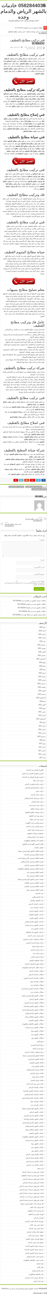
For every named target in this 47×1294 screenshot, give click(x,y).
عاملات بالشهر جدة (37, 1147)
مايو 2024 (42, 701)
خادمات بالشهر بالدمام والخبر (34, 921)
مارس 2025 (42, 676)
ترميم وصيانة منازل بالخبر (35, 830)
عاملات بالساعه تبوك (36, 1101)
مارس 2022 (42, 712)
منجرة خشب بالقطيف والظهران (33, 1260)
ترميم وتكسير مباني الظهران (34, 823)
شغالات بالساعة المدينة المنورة (33, 978)
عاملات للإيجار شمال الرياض (34, 1158)
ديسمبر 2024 (41, 683)
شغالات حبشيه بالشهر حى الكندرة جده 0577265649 (29, 601)
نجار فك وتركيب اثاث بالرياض (34, 1278)
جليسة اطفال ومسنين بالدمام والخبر (32, 862)
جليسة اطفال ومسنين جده (35, 872)
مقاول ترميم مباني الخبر (35, 1235)
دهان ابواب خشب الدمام (35, 936)
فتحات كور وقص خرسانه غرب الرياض (31, 1197)
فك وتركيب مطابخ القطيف (16, 487)
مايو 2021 (42, 722)
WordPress (5, 1288)
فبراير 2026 (42, 638)
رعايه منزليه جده (38, 953)
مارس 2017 (42, 750)
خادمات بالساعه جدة (36, 907)
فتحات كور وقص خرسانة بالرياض (33, 1179)
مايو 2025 (42, 669)
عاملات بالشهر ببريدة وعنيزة (34, 1140)
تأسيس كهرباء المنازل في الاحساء (32, 777)
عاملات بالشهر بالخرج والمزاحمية (33, 1122)
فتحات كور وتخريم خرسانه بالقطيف (32, 1175)
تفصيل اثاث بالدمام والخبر (35, 837)
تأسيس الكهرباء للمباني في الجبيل (32, 773)
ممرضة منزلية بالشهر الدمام (34, 1246)
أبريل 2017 (42, 747)
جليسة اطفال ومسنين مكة (35, 876)
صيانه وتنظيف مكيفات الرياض (34, 1052)
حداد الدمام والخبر (37, 897)
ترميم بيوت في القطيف (36, 816)
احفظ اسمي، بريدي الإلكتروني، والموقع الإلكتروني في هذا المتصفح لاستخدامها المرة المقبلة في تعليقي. (24, 582)
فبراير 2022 (42, 715)
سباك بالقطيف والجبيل (36, 960)
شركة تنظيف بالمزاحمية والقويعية (32, 967)
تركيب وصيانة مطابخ (33, 32)
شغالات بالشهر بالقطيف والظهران (32, 1024)
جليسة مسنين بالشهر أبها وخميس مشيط (30, 879)
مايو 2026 (42, 627)
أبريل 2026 (42, 631)
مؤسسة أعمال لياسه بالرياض (34, 1221)
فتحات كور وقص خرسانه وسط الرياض (31, 1200)
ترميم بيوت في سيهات (36, 819)
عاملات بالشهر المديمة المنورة (33, 1115)
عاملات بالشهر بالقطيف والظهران (32, 1137)
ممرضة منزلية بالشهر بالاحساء (33, 1249)
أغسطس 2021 (41, 719)
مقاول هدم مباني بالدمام (35, 1242)
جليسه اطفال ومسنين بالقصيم (33, 886)
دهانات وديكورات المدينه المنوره (33, 939)
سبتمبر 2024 (42, 694)
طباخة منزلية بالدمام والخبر (34, 1070)
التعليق (41, 540)
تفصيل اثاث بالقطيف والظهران (33, 840)
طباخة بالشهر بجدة (37, 1066)
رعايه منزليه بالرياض (37, 950)
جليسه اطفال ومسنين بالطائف (33, 883)
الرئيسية (44, 32)
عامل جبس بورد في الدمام (35, 1084)
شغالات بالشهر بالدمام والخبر (34, 1013)
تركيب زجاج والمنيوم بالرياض (34, 788)
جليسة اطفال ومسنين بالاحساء (33, 855)
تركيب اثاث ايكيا (38, 780)
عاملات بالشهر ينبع (37, 1151)
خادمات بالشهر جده (37, 929)
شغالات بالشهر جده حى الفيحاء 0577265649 (32, 608)
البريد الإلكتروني (38, 567)
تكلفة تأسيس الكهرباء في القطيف (32, 844)
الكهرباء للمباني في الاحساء (34, 770)
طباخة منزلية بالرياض (36, 1073)
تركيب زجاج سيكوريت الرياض (34, 784)
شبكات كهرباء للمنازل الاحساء (34, 964)
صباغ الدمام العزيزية (37, 1045)
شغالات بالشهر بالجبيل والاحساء (33, 1006)
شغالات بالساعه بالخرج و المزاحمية (32, 988)
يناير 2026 (42, 641)
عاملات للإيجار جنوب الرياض (34, 1154)
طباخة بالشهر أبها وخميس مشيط (33, 1055)
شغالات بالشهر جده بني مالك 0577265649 (32, 611)
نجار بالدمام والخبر (37, 1271)
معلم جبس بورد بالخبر (36, 1225)
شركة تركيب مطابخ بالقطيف (34, 487)
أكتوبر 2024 (42, 690)
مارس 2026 (42, 634)
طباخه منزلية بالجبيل (37, 1080)
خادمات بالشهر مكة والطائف (34, 932)
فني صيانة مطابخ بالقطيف (39, 489)
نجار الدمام (40, 1264)
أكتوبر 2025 (42, 652)
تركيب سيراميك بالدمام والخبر (34, 798)
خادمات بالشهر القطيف (36, 914)
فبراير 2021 (42, 733)
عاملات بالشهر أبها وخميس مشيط (32, 1108)
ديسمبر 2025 (41, 645)
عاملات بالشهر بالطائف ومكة (34, 1130)
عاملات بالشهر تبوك (37, 1144)
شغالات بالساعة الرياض (36, 974)
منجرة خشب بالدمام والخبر (34, 1256)
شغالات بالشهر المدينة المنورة (33, 1003)
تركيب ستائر (39, 791)
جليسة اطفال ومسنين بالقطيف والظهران (30, 869)
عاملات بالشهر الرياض (36, 1112)
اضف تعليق (39, 48)
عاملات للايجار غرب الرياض (34, 1165)
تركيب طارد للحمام (37, 802)
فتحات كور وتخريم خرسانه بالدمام (32, 1172)
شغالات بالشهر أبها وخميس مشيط (32, 996)
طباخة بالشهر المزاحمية (35, 1059)
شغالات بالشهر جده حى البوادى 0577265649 (29, 28)
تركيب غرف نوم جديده (36, 805)
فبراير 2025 (42, 680)
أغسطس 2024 (41, 698)
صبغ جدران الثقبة (38, 1048)
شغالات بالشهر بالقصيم (36, 1020)
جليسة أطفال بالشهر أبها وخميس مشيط (30, 851)
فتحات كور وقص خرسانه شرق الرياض (31, 1189)
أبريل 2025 (42, 673)
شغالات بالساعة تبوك (36, 981)
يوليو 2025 (42, 662)
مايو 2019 (42, 740)
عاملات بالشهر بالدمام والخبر (34, 1126)
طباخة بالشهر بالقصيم (36, 1063)
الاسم (42, 560)
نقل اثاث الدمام (38, 1281)
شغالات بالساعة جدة (37, 985)
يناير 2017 (42, 757)
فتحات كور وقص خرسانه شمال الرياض (31, 1193)
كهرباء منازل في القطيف (35, 1214)
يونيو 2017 (42, 743)
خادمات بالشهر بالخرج (36, 918)
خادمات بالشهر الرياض (36, 911)
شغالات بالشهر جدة (37, 1034)
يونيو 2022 (42, 708)
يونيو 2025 (42, 666)
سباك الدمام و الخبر (37, 957)
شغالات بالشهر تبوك (37, 1031)
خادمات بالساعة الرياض (36, 904)
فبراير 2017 (42, 754)
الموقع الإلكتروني (39, 574)
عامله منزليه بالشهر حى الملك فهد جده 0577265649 (29, 615)
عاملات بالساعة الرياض (36, 1087)
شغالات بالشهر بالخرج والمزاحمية (32, 1010)
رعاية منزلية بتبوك (37, 946)
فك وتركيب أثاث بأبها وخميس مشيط (32, 1204)
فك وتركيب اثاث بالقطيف (35, 1211)
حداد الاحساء (39, 893)
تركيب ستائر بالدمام (37, 795)
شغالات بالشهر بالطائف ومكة (34, 1017)
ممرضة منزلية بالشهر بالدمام (34, 1253)
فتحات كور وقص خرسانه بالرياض (33, 1182)
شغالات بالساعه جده (37, 992)
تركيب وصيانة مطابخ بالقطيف (34, 812)
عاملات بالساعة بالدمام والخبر (34, 1094)
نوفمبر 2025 (42, 648)
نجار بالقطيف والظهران (36, 1274)
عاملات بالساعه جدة (37, 1105)
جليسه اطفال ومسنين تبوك (34, 890)
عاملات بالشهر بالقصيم (36, 1133)
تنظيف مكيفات (38, 847)
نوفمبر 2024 (42, 687)
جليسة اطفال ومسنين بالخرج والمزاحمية (30, 858)
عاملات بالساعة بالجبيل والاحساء (33, 1091)
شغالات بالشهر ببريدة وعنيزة (34, 1027)
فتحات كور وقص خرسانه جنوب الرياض (31, 1186)
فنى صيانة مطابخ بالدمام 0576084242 (13, 524)
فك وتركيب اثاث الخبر (36, 1207)
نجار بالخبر (40, 1267)
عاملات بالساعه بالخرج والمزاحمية (32, 1098)
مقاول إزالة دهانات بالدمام (35, 1232)
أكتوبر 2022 (42, 705)
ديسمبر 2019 (41, 736)
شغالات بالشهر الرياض (36, 999)
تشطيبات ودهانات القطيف (35, 833)
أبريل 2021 (42, 726)
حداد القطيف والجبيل (36, 900)
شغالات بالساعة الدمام (36, 971)
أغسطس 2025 (41, 659)
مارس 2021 (42, 729)
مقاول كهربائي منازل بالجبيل (34, 1239)
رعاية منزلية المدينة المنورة (34, 943)
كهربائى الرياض (38, 1218)
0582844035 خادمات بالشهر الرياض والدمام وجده (23, 11)
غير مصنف (40, 1168)
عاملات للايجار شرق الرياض (34, 1161)
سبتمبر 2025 (42, 655)
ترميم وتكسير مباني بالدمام (34, 826)
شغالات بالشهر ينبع (37, 1038)
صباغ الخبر (40, 1041)
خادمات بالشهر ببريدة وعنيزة (34, 925)
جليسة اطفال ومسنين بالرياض (33, 865)
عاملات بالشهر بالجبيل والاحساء (33, 1119)
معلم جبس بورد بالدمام (36, 1228)
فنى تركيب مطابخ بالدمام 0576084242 (33, 519)
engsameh (40, 47)
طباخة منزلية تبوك (37, 1077)
